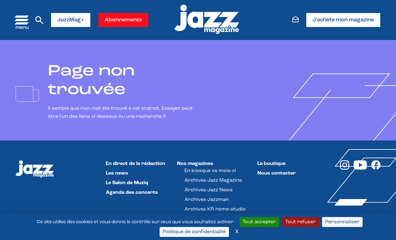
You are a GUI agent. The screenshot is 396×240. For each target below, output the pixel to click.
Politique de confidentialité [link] (194, 231)
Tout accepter (259, 222)
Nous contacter (276, 173)
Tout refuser (300, 222)
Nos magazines (195, 163)
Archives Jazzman (206, 199)
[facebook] (376, 168)
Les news (117, 173)
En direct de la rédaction (135, 163)
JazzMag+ (70, 20)
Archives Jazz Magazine (213, 180)
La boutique (271, 163)
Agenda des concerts (132, 192)
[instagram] (344, 168)
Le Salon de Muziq (127, 182)
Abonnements (123, 20)
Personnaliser (342, 222)
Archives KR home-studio (215, 209)
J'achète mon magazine (343, 20)
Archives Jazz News (208, 190)
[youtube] (360, 168)
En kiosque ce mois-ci (210, 170)
